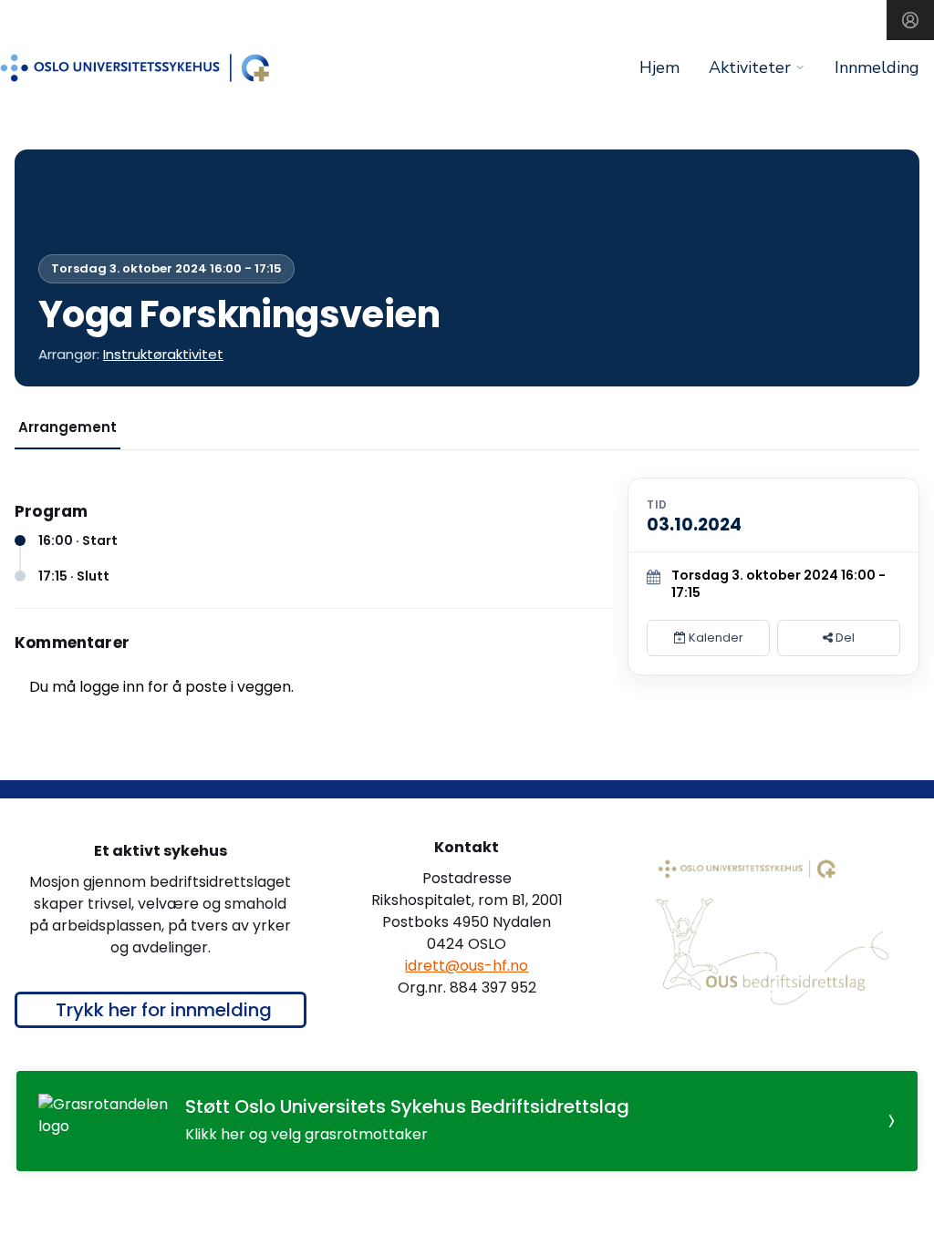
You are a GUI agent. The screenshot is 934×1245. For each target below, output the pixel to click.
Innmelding (877, 67)
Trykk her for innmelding (164, 1010)
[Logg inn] (910, 20)
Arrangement (67, 427)
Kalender (714, 637)
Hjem (659, 67)
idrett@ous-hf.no (466, 965)
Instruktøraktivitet (163, 354)
